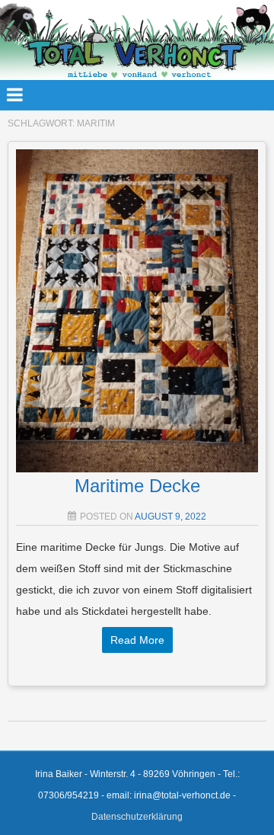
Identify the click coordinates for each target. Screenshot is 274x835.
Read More (137, 640)
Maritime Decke (137, 485)
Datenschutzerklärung (137, 816)
